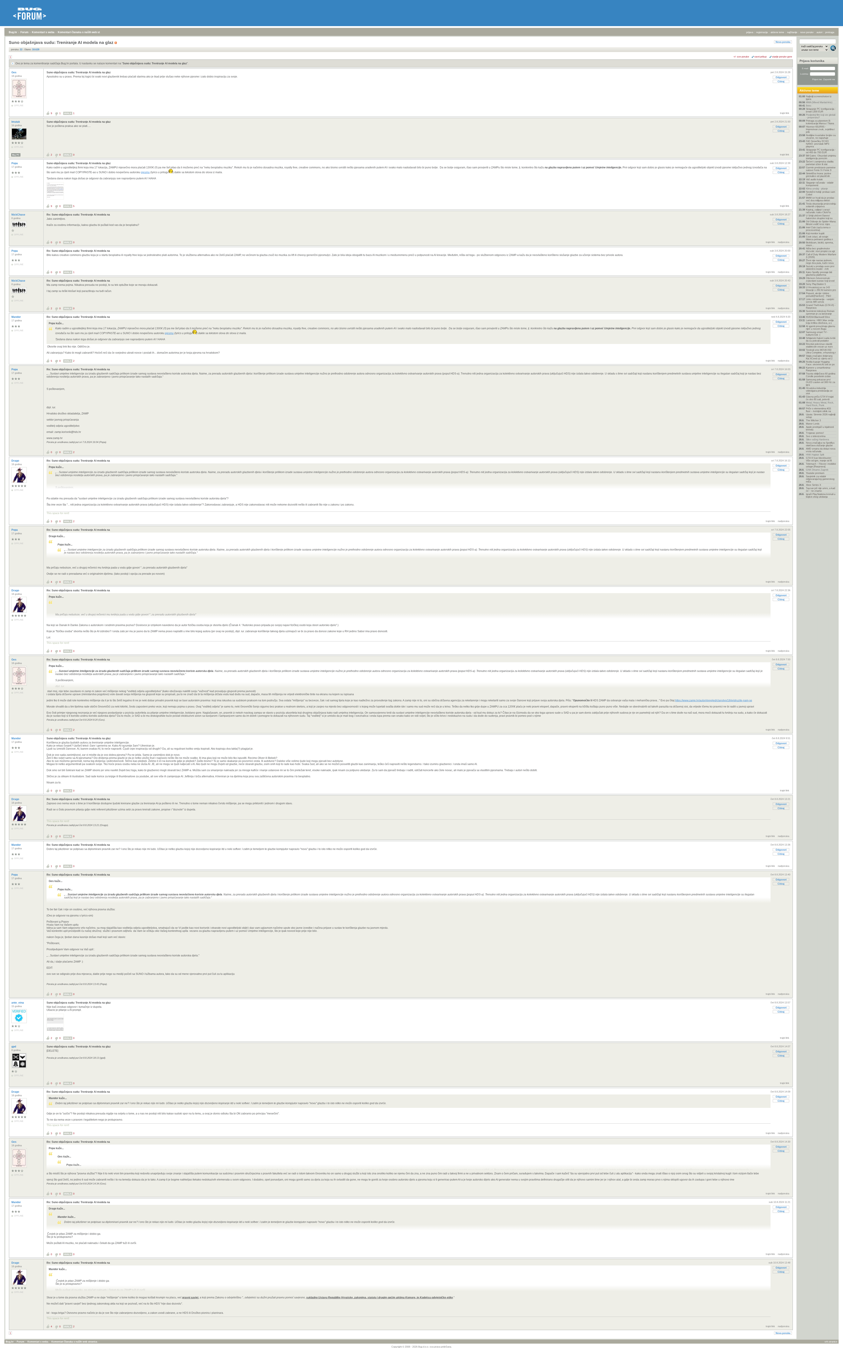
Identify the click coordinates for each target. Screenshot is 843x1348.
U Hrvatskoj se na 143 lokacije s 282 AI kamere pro (821, 288)
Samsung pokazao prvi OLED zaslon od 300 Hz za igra (820, 382)
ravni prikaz (760, 56)
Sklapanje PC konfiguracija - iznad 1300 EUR (821, 110)
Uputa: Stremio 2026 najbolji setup (820, 415)
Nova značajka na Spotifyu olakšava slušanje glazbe (820, 444)
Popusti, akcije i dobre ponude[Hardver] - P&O (818, 294)
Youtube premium (815, 473)
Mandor (16, 317)
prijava (749, 32)
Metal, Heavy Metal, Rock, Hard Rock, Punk (820, 404)
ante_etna (18, 1002)
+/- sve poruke (741, 56)
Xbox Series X (813, 485)
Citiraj (781, 81)
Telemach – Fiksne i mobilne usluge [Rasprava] (821, 465)
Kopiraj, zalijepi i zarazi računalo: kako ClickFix (818, 211)
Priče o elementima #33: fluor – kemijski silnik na (818, 409)
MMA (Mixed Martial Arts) (819, 102)
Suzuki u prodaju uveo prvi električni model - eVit (820, 267)
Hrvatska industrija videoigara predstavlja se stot (819, 391)
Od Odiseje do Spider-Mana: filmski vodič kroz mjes (821, 222)
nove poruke (807, 32)
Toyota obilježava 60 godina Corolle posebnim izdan (820, 375)
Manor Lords (813, 423)
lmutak (16, 121)
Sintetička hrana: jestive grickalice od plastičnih (818, 174)
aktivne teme (777, 32)
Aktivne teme (809, 90)
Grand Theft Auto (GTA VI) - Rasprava (821, 306)
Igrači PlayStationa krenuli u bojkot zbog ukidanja (820, 495)
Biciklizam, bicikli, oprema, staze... (820, 244)
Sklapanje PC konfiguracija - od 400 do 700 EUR (821, 151)
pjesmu (145, 172)
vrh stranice (831, 1341)
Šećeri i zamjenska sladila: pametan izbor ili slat (820, 163)
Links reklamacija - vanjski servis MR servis (820, 300)
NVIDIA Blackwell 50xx (818, 317)
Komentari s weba (43, 32)
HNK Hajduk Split (815, 454)
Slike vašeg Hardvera (817, 439)
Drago (15, 460)
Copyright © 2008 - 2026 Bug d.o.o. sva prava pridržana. (421, 1346)
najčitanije (792, 32)
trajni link (784, 113)
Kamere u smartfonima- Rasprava (818, 369)
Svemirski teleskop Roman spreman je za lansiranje (820, 312)
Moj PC (16, 155)
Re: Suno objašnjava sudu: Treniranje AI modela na (78, 214)
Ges (14, 72)
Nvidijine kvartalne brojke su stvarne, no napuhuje (821, 136)
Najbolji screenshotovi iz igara (819, 97)
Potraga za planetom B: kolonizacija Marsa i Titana (820, 122)
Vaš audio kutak (814, 179)
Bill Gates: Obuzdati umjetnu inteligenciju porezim (821, 157)
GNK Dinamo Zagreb (817, 469)
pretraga (829, 32)
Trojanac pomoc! (815, 433)
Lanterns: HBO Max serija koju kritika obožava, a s (820, 321)
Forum (24, 32)
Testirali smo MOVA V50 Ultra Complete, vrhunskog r (821, 351)
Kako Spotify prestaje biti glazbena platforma (819, 273)
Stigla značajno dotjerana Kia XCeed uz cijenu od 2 (819, 357)
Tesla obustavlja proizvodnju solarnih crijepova (821, 205)
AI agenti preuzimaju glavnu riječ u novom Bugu (820, 327)
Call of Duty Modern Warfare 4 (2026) (821, 255)
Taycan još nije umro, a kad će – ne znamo (820, 489)
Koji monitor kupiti (815, 233)
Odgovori (781, 77)
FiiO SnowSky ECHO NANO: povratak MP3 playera (817, 144)
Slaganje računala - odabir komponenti (820, 184)
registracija (762, 32)
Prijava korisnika (812, 61)
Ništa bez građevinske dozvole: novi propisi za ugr (820, 249)
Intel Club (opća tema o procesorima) (818, 228)
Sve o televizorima (815, 436)
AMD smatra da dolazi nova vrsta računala (820, 450)
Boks (808, 105)
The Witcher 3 (813, 420)
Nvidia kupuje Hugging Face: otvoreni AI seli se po (820, 363)
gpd (14, 1046)
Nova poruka (783, 42)
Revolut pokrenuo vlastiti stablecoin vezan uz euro (819, 345)
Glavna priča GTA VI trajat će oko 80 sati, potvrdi (820, 398)
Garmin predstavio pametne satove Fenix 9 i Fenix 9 (821, 168)
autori (819, 32)
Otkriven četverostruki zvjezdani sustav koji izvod (820, 279)
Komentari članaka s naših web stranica (83, 32)
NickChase (18, 214)
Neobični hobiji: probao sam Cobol (820, 193)
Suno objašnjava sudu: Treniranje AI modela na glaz (155, 63)
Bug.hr (13, 32)
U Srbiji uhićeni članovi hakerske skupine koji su (819, 217)
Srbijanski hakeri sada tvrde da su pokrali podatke (821, 339)
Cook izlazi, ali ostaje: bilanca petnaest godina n (819, 238)
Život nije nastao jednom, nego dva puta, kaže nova (820, 261)
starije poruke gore (782, 56)
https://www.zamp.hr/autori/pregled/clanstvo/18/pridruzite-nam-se (713, 700)
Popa (14, 163)
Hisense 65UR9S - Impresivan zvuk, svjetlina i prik (820, 129)
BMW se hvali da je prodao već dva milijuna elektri (820, 199)
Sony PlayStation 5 (816, 284)
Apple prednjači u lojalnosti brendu (820, 428)
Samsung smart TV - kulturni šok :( (817, 333)
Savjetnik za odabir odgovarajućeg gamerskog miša (820, 479)
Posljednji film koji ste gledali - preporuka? (820, 116)
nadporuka (783, 242)
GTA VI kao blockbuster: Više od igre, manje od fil (819, 459)
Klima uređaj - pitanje (817, 188)
